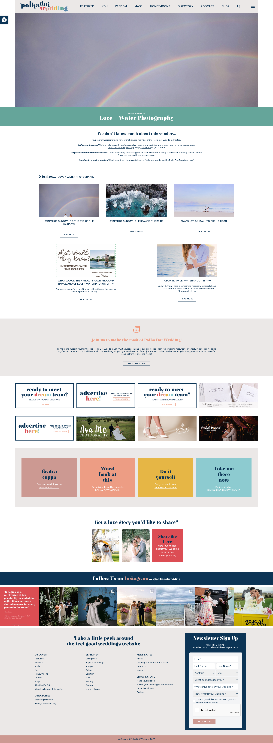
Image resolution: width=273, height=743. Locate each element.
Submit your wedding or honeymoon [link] (155, 684)
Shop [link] (225, 6)
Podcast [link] (207, 6)
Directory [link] (185, 6)
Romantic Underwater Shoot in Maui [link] (187, 280)
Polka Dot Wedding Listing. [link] (121, 147)
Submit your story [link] (167, 555)
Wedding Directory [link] (44, 700)
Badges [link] (140, 692)
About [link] (140, 659)
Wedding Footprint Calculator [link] (49, 689)
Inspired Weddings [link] (95, 662)
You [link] (105, 6)
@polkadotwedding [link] (166, 579)
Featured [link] (87, 6)
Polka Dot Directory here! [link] (181, 160)
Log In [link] (140, 670)
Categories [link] (91, 659)
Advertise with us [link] (145, 688)
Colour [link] (89, 670)
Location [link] (90, 674)
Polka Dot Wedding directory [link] (167, 140)
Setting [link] (89, 681)
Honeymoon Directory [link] (46, 703)
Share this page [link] (125, 155)
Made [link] (139, 6)
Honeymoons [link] (160, 6)
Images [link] (89, 666)
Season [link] (89, 685)
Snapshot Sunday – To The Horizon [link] (204, 221)
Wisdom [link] (121, 6)
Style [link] (88, 677)
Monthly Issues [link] (93, 689)
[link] (4, 20)
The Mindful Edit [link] (43, 685)
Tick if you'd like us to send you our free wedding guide (216, 701)
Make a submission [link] (146, 681)
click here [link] (146, 147)
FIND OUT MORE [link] (136, 363)
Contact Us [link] (142, 666)
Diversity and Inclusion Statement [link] (153, 662)
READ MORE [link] (69, 235)
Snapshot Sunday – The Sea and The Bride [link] (136, 221)
